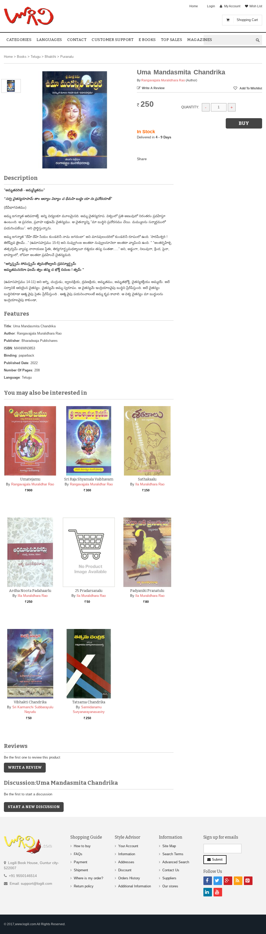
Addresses (126, 862)
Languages (49, 39)
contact (77, 39)
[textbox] (228, 40)
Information (126, 854)
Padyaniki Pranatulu (147, 591)
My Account (232, 6)
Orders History (129, 878)
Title (7, 326)
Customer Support (113, 39)
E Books (147, 39)
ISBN (8, 348)
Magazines (199, 39)
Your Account (128, 846)
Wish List (255, 6)
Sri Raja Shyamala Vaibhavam (88, 479)
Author (9, 333)
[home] (29, 16)
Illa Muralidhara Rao (33, 596)
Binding (10, 355)
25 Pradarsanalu (88, 591)
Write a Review (153, 88)
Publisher (11, 341)
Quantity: (190, 107)
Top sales (171, 39)
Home (193, 6)
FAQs (78, 854)
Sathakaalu (147, 479)
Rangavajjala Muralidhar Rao (32, 484)
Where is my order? (88, 878)
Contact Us (170, 870)
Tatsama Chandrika (88, 702)
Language (12, 377)
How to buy (82, 846)
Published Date (16, 363)
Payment (80, 862)
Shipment (81, 870)
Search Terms (172, 854)
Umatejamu (30, 479)
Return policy (84, 886)
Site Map (169, 846)
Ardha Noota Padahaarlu (30, 591)
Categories (18, 39)
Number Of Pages (18, 370)
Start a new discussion (34, 807)
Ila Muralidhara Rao (149, 484)
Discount (124, 870)
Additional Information (134, 886)
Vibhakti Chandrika (30, 702)
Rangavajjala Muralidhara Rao (163, 80)
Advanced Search (175, 862)
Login (211, 6)
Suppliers (169, 878)
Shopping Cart (247, 20)
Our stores (170, 886)
